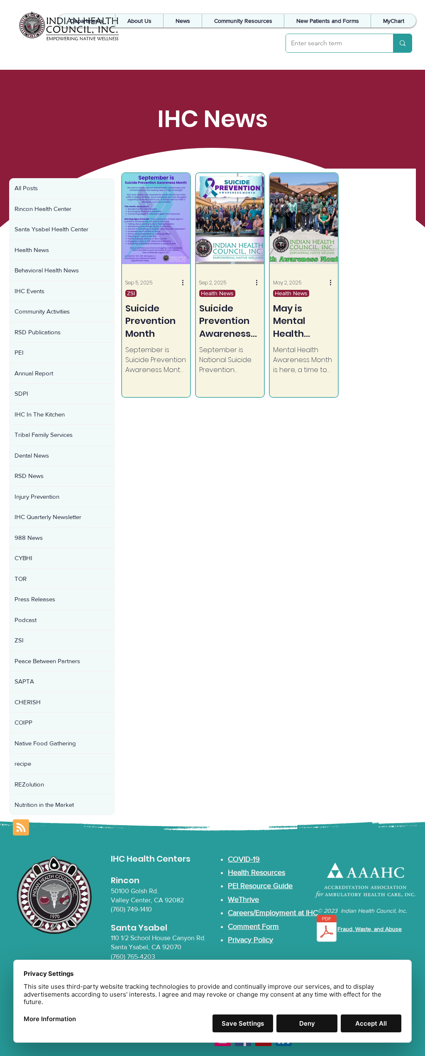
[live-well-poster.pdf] (327, 929)
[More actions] (186, 283)
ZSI (131, 293)
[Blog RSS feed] (21, 827)
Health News (217, 293)
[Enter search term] (402, 43)
